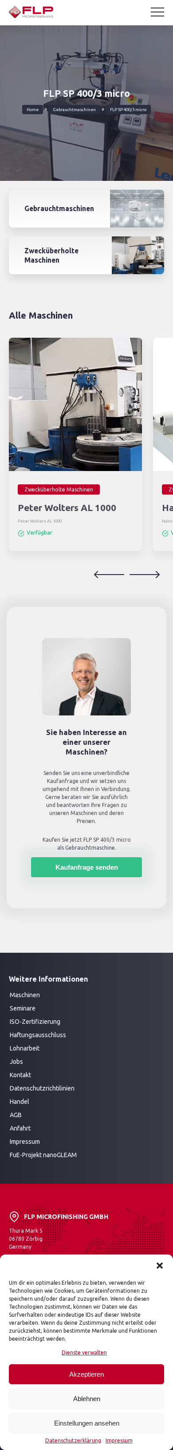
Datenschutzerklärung (73, 1440)
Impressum (119, 1440)
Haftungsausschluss (38, 1035)
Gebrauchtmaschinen (74, 109)
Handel (19, 1101)
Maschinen (25, 995)
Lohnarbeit (24, 1048)
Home (33, 109)
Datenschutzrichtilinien (42, 1088)
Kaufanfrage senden (86, 867)
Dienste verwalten (84, 1352)
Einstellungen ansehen (86, 1423)
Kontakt (20, 1075)
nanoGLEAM (60, 1154)
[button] (159, 1265)
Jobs (16, 1061)
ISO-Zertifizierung (35, 1021)
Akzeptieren (86, 1374)
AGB (16, 1114)
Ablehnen (86, 1398)
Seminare (22, 1008)
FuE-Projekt (26, 1154)
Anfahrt (20, 1128)
